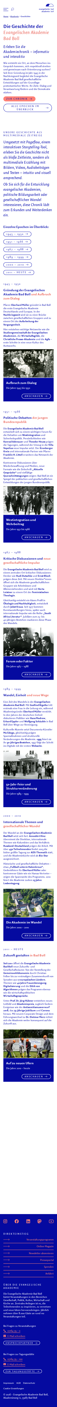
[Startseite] (46, 4)
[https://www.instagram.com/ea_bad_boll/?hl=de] (5, 1221)
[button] (5, 9)
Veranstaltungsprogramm (40, 1239)
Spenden (49, 1266)
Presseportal (47, 1260)
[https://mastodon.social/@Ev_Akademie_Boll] (39, 1221)
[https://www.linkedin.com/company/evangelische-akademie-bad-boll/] (28, 1221)
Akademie (14, 16)
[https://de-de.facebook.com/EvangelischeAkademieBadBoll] (17, 1221)
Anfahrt (49, 1273)
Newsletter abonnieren (41, 1253)
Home (5, 16)
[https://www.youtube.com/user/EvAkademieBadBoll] (51, 1221)
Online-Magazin (45, 1246)
